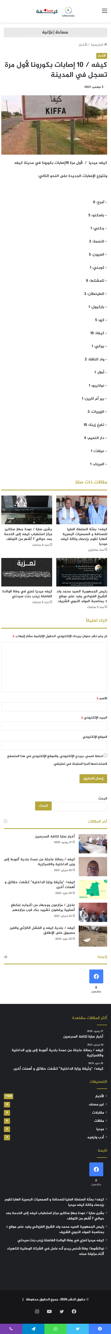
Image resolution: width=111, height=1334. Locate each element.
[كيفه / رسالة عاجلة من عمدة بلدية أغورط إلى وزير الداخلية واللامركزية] (93, 866)
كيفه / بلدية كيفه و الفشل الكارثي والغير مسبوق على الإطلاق (42, 930)
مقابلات (98, 1113)
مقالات (99, 1121)
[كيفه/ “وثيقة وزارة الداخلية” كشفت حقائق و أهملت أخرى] (93, 889)
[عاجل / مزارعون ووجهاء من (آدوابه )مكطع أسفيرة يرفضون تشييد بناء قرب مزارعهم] (93, 912)
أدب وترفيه (95, 1137)
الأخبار (83, 45)
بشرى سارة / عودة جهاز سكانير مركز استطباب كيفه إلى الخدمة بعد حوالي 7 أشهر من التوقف (28, 534)
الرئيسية (97, 45)
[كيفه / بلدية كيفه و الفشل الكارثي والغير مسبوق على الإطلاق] (93, 936)
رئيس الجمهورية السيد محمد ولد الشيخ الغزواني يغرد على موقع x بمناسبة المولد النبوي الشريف (82, 596)
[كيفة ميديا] (55, 11)
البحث (102, 798)
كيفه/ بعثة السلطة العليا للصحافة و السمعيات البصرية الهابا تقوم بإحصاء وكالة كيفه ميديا (84, 536)
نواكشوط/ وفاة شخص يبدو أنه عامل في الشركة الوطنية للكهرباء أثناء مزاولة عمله (55, 1251)
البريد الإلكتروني (94, 718)
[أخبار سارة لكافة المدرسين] (93, 843)
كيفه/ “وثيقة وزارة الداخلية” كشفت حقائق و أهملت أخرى (40, 884)
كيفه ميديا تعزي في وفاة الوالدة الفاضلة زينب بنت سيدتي (27, 594)
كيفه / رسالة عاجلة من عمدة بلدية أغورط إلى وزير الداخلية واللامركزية (39, 861)
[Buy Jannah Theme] (55, 33)
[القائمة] (104, 13)
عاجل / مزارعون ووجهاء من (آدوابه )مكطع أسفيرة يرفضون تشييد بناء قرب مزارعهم (43, 907)
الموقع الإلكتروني (95, 737)
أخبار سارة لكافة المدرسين (55, 836)
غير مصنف (96, 1104)
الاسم (102, 698)
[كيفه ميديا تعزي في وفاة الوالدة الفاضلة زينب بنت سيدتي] (26, 572)
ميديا (100, 1129)
